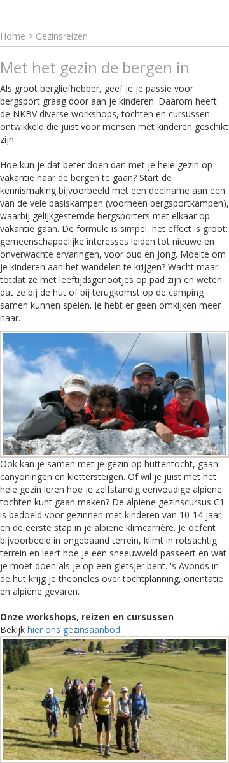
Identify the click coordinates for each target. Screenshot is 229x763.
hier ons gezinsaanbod (73, 629)
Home (12, 36)
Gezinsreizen (62, 36)
